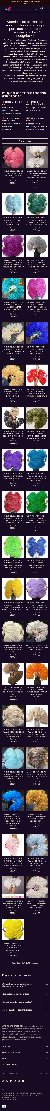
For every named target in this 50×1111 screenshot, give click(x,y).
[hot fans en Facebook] (3, 1081)
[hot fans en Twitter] (19, 1081)
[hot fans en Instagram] (7, 1081)
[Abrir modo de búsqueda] (36, 8)
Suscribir (43, 1073)
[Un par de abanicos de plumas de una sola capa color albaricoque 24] (13, 333)
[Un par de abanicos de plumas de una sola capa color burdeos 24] (13, 502)
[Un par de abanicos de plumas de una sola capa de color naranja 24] (37, 674)
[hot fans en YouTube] (23, 1081)
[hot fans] (8, 9)
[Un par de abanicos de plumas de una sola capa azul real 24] (37, 333)
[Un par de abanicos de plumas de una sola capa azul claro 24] (37, 845)
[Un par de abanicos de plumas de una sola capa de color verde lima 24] (13, 547)
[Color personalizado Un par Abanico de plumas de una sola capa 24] (13, 887)
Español (5, 1090)
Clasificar (27, 141)
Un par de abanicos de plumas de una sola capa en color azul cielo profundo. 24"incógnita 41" (13, 818)
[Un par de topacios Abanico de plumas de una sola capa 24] (37, 800)
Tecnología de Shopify (9, 1099)
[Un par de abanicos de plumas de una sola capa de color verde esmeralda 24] (37, 502)
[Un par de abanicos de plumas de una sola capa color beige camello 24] (37, 716)
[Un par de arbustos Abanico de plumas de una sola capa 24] (37, 887)
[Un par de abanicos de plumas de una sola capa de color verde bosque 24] (37, 204)
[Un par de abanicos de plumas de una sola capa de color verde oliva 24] (37, 418)
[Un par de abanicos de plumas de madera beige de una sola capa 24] (13, 716)
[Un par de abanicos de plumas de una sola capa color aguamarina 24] (13, 758)
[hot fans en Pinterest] (11, 1081)
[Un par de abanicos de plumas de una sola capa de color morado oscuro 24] (13, 246)
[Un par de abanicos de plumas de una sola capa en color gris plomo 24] (37, 246)
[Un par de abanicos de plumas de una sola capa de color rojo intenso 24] (37, 375)
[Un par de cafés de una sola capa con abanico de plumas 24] (37, 758)
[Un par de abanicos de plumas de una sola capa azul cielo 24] (13, 204)
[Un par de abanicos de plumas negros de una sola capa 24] (13, 418)
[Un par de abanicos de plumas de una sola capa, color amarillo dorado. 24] (13, 589)
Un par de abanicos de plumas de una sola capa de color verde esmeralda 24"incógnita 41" (36, 520)
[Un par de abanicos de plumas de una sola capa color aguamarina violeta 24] (37, 589)
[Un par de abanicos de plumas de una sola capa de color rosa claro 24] (13, 845)
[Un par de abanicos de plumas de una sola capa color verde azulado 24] (13, 288)
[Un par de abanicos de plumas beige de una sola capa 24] (13, 631)
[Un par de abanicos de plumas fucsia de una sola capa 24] (13, 157)
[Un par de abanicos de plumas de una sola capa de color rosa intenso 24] (37, 288)
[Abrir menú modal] (46, 8)
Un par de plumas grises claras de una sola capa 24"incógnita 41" (37, 647)
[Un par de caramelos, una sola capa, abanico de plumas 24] (13, 674)
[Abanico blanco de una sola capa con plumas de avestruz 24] (37, 157)
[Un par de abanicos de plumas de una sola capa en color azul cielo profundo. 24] (13, 800)
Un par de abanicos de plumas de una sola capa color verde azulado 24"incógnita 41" (13, 307)
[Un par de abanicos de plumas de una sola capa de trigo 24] (13, 375)
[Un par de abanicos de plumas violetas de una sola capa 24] (13, 460)
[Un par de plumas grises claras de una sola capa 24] (37, 631)
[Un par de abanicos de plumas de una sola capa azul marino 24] (37, 547)
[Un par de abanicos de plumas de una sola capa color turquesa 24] (37, 460)
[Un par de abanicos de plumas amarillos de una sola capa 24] (13, 929)
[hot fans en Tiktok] (15, 1081)
